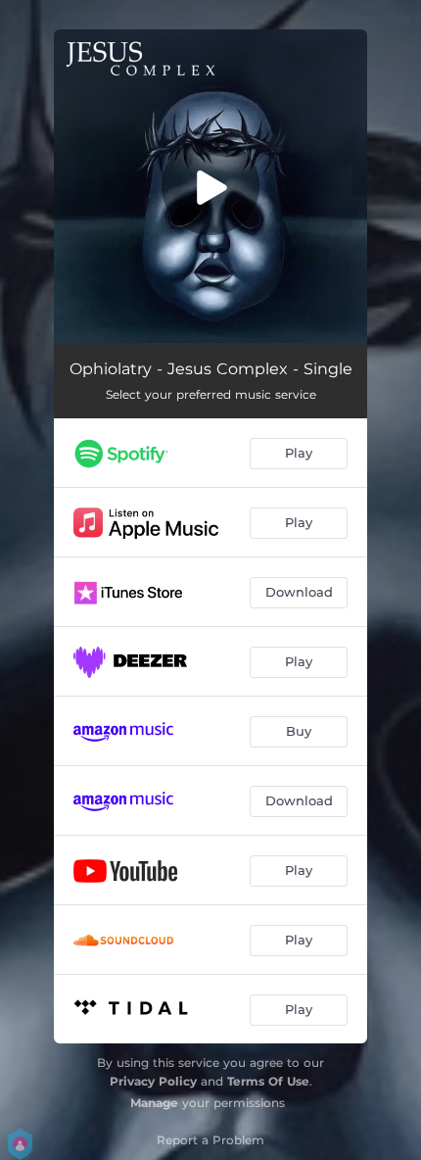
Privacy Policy (153, 1081)
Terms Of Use (268, 1081)
